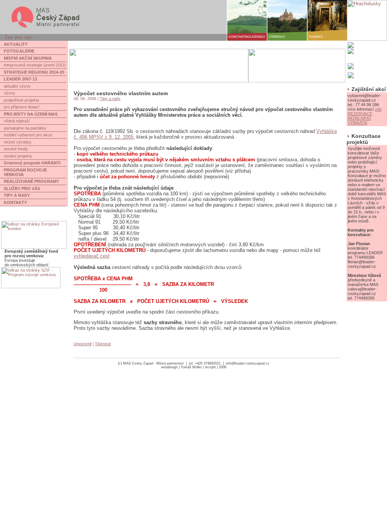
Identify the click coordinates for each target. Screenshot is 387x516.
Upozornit (82, 343)
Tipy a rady (110, 98)
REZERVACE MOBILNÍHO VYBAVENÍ (360, 118)
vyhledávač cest (92, 256)
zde (378, 109)
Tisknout (103, 343)
